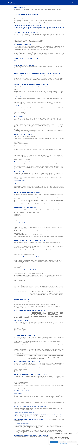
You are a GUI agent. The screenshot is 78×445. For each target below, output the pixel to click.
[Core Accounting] (10, 2)
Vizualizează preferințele (71, 441)
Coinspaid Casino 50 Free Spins (19, 180)
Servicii (71, 2)
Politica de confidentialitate (63, 443)
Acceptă (54, 441)
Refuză (62, 441)
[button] (76, 433)
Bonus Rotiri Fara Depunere (19, 105)
